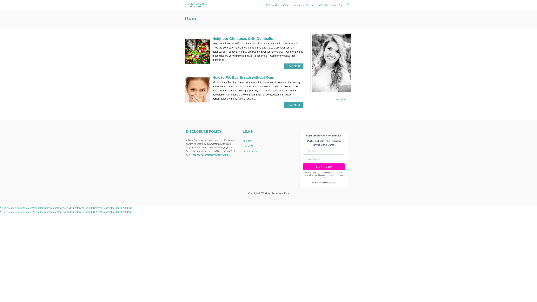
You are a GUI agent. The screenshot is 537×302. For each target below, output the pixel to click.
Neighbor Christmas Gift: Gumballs (242, 38)
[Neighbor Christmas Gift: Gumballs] (197, 52)
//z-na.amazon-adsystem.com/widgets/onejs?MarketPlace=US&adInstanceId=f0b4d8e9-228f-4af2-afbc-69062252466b (66, 208)
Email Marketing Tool (327, 182)
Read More (294, 67)
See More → (342, 99)
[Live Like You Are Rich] (210, 5)
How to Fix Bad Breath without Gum (243, 77)
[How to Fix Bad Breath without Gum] (197, 91)
